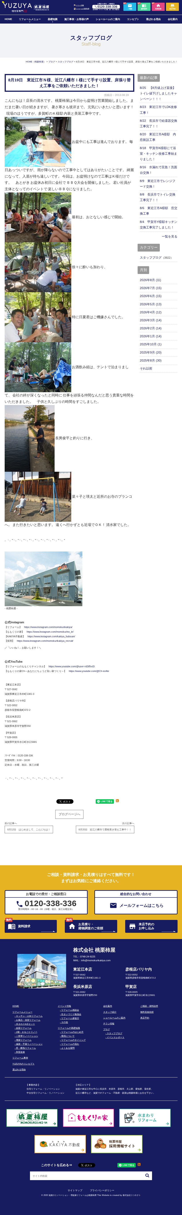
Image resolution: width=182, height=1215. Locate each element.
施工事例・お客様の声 (76, 19)
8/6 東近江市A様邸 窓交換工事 (158, 210)
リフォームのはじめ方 (72, 1032)
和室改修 (20, 1052)
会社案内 (173, 19)
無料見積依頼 (147, 1012)
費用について (68, 1036)
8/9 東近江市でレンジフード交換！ (157, 183)
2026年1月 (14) (151, 336)
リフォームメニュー (30, 19)
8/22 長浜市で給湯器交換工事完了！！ (158, 123)
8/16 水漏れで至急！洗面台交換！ (158, 169)
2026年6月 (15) (151, 296)
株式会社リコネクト (132, 1195)
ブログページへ (69, 814)
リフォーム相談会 (70, 1010)
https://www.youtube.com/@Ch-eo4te (89, 671)
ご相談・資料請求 (149, 1006)
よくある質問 (68, 1048)
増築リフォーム (24, 1040)
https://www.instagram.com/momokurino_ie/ (50, 631)
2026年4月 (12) (151, 312)
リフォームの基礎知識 (82, 8)
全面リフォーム (24, 1028)
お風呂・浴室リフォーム (28, 1020)
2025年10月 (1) (151, 344)
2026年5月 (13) (151, 304)
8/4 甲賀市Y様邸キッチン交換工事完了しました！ (158, 224)
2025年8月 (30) (151, 360)
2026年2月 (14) (151, 328)
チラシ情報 (108, 1023)
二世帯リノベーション (27, 1036)
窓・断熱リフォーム (26, 1048)
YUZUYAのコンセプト (23, 1064)
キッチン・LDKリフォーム (29, 1016)
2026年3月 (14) (151, 320)
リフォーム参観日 (70, 1018)
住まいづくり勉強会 (71, 1014)
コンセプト (133, 19)
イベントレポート (116, 1037)
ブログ (106, 1029)
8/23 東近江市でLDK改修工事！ (158, 109)
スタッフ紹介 (110, 1012)
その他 (64, 1022)
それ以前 (146, 368)
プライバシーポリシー (102, 1190)
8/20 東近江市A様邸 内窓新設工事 (158, 137)
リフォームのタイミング (73, 1040)
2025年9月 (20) (151, 352)
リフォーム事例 (20, 1058)
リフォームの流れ (70, 1044)
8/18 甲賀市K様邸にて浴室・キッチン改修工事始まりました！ (158, 153)
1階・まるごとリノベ (26, 1032)
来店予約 (144, 1018)
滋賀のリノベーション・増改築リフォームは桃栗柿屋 (73, 1195)
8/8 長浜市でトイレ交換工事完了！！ (157, 197)
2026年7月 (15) (151, 288)
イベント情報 (80, 5)
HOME (8, 19)
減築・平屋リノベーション (29, 1044)
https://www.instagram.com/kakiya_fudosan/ (51, 636)
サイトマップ (75, 1190)
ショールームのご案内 (108, 19)
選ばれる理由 (153, 19)
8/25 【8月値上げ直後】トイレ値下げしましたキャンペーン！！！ (158, 93)
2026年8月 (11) (150, 280)
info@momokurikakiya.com (96, 960)
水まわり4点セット (25, 1024)
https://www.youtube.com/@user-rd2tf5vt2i (72, 666)
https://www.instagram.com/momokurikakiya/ (48, 627)
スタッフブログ (151, 257)
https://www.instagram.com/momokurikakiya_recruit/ (45, 640)
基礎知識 (52, 19)
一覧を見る (169, 236)
